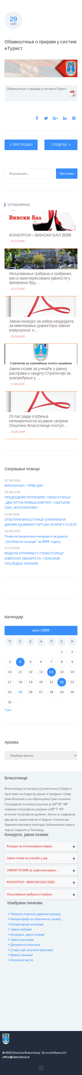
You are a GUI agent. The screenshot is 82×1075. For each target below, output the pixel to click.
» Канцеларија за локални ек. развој (34, 919)
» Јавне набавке (20, 929)
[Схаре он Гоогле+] (55, 118)
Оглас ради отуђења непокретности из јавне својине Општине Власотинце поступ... (38, 421)
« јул (8, 710)
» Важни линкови (20, 955)
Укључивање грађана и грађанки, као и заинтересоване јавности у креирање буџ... (40, 278)
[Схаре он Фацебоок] (37, 118)
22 (62, 682)
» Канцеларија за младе (26, 924)
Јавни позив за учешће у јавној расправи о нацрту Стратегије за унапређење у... (40, 373)
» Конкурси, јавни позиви (26, 934)
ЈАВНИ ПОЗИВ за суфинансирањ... (32, 870)
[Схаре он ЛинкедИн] (64, 118)
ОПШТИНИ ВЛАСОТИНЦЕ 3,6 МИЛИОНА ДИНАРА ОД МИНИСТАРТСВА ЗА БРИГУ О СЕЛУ (41, 522)
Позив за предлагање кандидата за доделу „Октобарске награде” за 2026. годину (36, 539)
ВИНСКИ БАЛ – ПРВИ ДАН (24, 485)
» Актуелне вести (20, 960)
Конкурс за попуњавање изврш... (30, 846)
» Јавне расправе (21, 939)
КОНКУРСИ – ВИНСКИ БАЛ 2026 (40, 235)
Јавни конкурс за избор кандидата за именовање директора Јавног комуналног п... (41, 326)
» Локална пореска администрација (34, 914)
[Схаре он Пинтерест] (73, 118)
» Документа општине (24, 944)
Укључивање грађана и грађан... (30, 894)
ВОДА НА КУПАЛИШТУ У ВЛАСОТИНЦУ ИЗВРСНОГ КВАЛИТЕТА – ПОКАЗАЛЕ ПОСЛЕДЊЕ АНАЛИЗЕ (34, 558)
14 (51, 672)
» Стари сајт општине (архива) (30, 950)
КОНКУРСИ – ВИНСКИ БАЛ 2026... (31, 882)
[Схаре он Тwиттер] (46, 118)
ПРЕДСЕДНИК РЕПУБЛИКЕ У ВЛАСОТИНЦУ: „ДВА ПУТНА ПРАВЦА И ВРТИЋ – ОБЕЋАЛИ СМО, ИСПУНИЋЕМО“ (38, 502)
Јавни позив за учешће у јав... (28, 858)
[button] (41, 1068)
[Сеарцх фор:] (30, 173)
